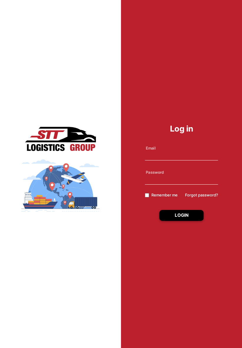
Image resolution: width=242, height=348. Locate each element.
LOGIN (182, 215)
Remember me (164, 195)
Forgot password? (201, 195)
